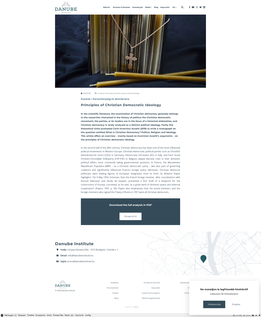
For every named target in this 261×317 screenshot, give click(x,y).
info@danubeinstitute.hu (80, 255)
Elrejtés (236, 304)
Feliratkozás (214, 304)
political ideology (132, 93)
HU (174, 7)
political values (120, 93)
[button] (107, 7)
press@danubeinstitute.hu (81, 261)
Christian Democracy (106, 93)
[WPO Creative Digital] (130, 307)
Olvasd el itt (130, 216)
